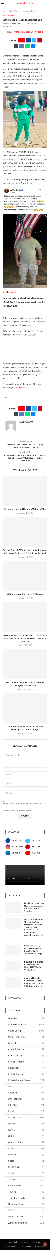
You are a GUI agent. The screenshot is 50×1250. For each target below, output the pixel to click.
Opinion (26, 1136)
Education (26, 1068)
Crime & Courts (26, 1049)
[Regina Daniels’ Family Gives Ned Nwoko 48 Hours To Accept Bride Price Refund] (25, 532)
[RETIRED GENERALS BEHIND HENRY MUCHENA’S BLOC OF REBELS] (13, 966)
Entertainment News (26, 1080)
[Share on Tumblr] (16, 46)
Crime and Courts (26, 1055)
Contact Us (40, 1246)
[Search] (47, 3)
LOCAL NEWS (26, 1117)
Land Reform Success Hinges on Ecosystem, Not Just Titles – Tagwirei (34, 907)
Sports (26, 1179)
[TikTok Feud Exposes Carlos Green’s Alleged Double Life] (25, 664)
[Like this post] (22, 40)
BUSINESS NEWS (26, 1024)
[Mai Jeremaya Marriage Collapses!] (25, 576)
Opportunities (26, 1142)
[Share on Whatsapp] (27, 46)
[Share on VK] (21, 46)
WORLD (26, 1210)
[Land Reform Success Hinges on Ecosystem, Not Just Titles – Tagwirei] (13, 907)
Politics (26, 1148)
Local (26, 1111)
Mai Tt (6, 398)
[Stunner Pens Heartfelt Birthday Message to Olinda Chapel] (25, 708)
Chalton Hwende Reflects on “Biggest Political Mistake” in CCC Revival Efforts (33, 982)
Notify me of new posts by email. (17, 811)
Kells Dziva (16, 24)
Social (26, 1161)
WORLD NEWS (26, 1216)
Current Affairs (26, 1061)
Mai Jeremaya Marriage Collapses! (25, 594)
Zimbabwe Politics (26, 1223)
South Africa (26, 1167)
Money (26, 1123)
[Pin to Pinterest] (39, 40)
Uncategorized (26, 1204)
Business (26, 1018)
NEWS (26, 1130)
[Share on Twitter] (34, 40)
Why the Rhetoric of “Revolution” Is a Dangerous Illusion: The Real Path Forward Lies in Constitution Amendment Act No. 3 (33, 928)
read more (20, 387)
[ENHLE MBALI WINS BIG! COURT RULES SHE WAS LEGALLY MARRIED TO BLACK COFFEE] (25, 617)
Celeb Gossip (26, 1031)
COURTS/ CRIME (26, 1037)
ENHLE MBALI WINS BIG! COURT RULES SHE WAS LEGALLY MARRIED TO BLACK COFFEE (25, 638)
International (26, 1099)
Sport (26, 1173)
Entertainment (26, 1074)
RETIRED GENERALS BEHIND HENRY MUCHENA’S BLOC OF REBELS (33, 966)
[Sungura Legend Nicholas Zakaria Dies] (25, 490)
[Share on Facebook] (28, 40)
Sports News (26, 1185)
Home (5, 11)
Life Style (26, 1105)
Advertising (26, 1246)
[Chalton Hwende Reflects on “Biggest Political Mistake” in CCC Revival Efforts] (13, 982)
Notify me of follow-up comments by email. (22, 803)
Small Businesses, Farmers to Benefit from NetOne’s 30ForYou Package (33, 950)
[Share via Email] (33, 46)
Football (26, 1092)
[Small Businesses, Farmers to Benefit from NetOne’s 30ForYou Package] (13, 950)
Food (26, 1086)
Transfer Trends (26, 1198)
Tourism (26, 1192)
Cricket (26, 1043)
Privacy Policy (11, 1246)
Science (26, 1154)
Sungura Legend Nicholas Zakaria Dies (25, 509)
